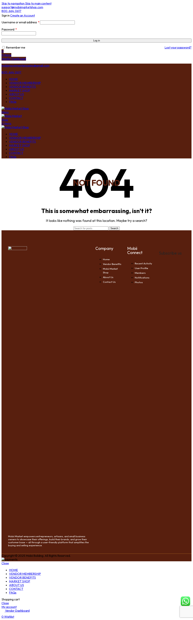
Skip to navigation (13, 3)
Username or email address (20, 22)
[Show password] (190, 33)
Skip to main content (38, 3)
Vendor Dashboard (14, 59)
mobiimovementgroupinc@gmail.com (25, 65)
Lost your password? (178, 47)
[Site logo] (15, 108)
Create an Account (22, 15)
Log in (96, 40)
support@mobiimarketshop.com (22, 7)
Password (9, 29)
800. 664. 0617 (11, 11)
